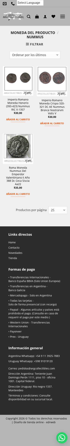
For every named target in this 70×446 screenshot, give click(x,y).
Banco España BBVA (20, 281)
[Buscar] (29, 17)
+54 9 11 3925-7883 (48, 356)
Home (12, 242)
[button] (38, 16)
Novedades (15, 253)
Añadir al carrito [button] (18, 119)
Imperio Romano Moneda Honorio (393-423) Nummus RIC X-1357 (18, 104)
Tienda (12, 258)
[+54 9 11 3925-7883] (14, 3)
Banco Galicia (16, 290)
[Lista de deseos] (54, 16)
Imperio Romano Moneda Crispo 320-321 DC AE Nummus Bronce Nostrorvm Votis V (52, 107)
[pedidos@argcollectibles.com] (5, 3)
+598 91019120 (43, 361)
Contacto (13, 247)
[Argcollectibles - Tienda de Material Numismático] (13, 16)
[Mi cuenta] (46, 16)
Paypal (14, 309)
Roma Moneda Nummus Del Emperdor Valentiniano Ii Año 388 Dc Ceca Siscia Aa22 (18, 176)
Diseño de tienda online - (35, 422)
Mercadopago (18, 295)
